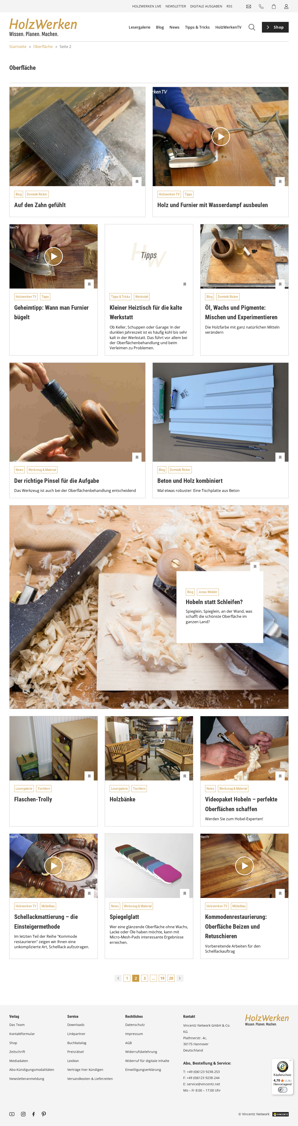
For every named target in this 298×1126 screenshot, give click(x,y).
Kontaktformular (22, 1034)
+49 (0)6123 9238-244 (203, 1078)
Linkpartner (76, 1034)
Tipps (188, 194)
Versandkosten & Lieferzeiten (90, 1078)
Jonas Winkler (207, 592)
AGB (128, 1043)
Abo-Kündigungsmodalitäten (31, 1069)
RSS (229, 6)
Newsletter (176, 6)
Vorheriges (118, 978)
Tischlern (43, 789)
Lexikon (73, 1061)
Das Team (17, 1024)
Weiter (179, 978)
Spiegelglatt (124, 916)
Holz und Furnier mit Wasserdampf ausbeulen (212, 205)
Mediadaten (18, 1061)
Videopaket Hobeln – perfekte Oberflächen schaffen (241, 804)
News (174, 27)
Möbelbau (48, 906)
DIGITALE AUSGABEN (206, 6)
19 (162, 978)
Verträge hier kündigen (85, 1069)
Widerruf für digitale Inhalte (147, 1061)
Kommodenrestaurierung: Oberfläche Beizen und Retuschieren (236, 926)
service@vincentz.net (203, 1084)
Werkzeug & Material (42, 470)
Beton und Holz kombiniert (190, 480)
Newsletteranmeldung (26, 1078)
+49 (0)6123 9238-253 (203, 1071)
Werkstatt (141, 297)
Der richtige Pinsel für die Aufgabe (56, 480)
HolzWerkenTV (228, 27)
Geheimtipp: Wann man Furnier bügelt (51, 312)
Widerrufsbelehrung (141, 1051)
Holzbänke (122, 799)
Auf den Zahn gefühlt (40, 205)
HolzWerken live (146, 6)
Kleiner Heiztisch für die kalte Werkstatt (146, 312)
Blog (160, 27)
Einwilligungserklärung (143, 1069)
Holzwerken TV (169, 194)
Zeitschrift (17, 1051)
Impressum (134, 1034)
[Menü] (290, 1061)
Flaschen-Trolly (33, 799)
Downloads (76, 1024)
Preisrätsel (75, 1051)
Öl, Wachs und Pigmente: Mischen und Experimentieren (241, 312)
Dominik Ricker (37, 194)
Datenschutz (135, 1024)
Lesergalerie (139, 27)
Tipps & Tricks (197, 27)
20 (171, 978)
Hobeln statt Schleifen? (214, 601)
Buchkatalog (76, 1043)
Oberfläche (43, 46)
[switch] (282, 1089)
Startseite (17, 46)
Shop (279, 27)
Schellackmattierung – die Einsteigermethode (46, 921)
